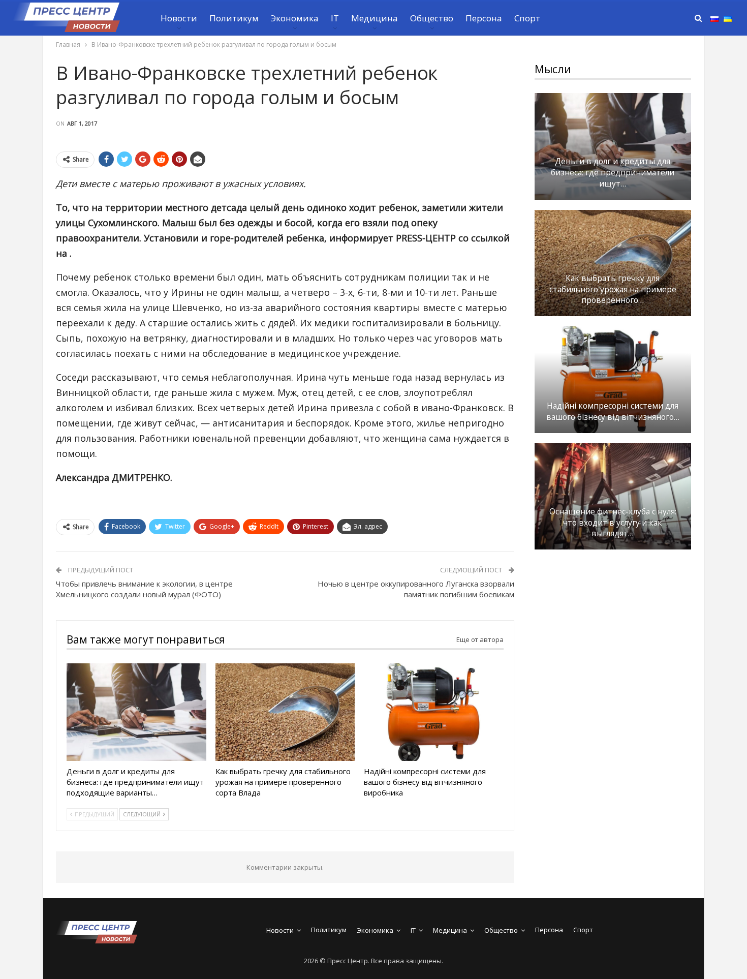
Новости (179, 18)
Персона (483, 18)
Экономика (295, 18)
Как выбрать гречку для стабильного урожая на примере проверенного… (612, 289)
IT (335, 18)
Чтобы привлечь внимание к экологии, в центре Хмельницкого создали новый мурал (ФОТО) (144, 588)
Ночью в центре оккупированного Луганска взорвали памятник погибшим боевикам (416, 588)
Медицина (374, 18)
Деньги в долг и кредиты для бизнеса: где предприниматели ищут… (612, 172)
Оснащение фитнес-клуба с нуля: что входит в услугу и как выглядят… (612, 522)
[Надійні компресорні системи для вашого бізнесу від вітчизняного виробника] (434, 712)
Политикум (234, 18)
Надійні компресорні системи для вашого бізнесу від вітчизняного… (612, 411)
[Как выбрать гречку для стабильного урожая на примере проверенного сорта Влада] (285, 712)
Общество (431, 18)
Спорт (527, 18)
